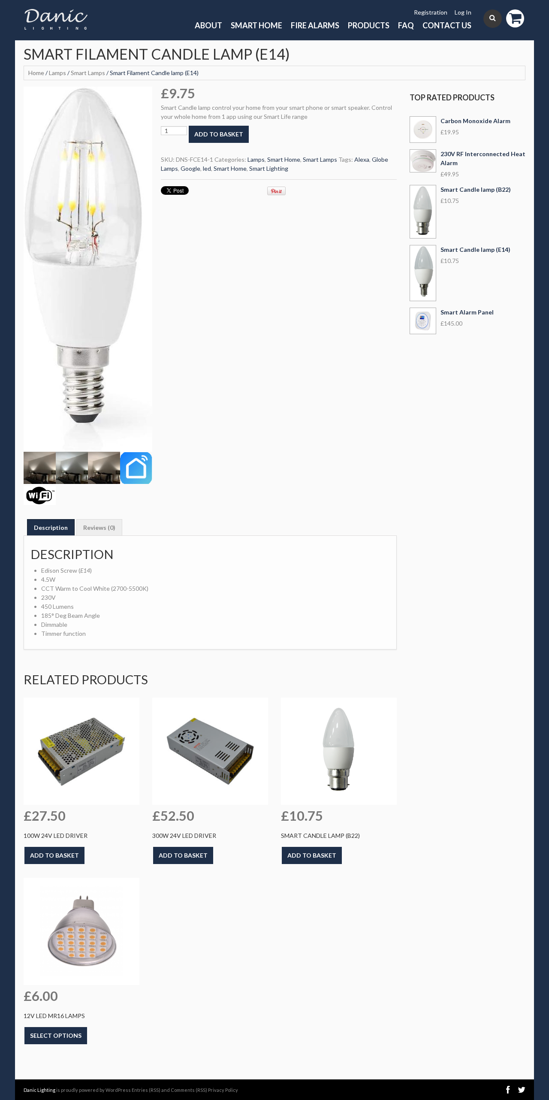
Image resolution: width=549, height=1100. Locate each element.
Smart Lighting (268, 168)
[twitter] (521, 1089)
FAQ (406, 25)
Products (368, 25)
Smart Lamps (88, 72)
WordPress (118, 1090)
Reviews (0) (99, 527)
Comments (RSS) (189, 1090)
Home (36, 72)
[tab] (51, 527)
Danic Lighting (39, 1090)
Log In (463, 12)
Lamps (57, 72)
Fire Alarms (315, 25)
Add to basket (218, 134)
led (207, 168)
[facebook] (508, 1089)
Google (190, 168)
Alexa (361, 159)
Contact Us (446, 25)
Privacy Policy (223, 1090)
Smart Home (256, 25)
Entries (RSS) (146, 1090)
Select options (55, 1035)
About (208, 25)
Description (51, 527)
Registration (430, 12)
